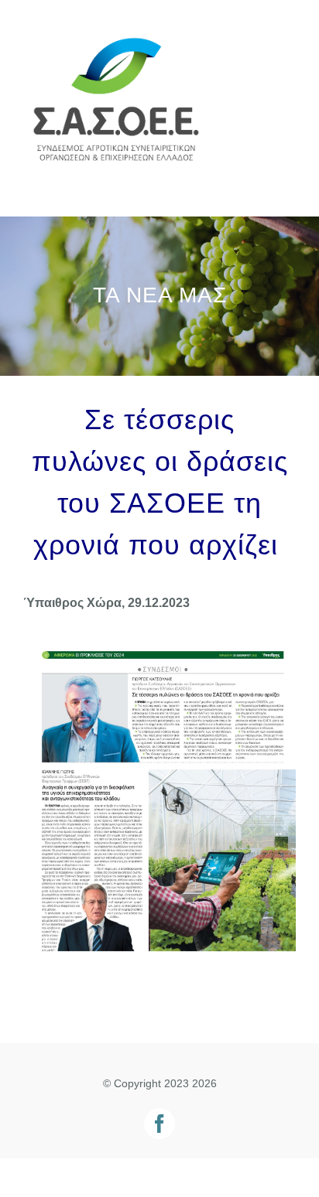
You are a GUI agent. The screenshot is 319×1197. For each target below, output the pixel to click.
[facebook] (159, 1123)
